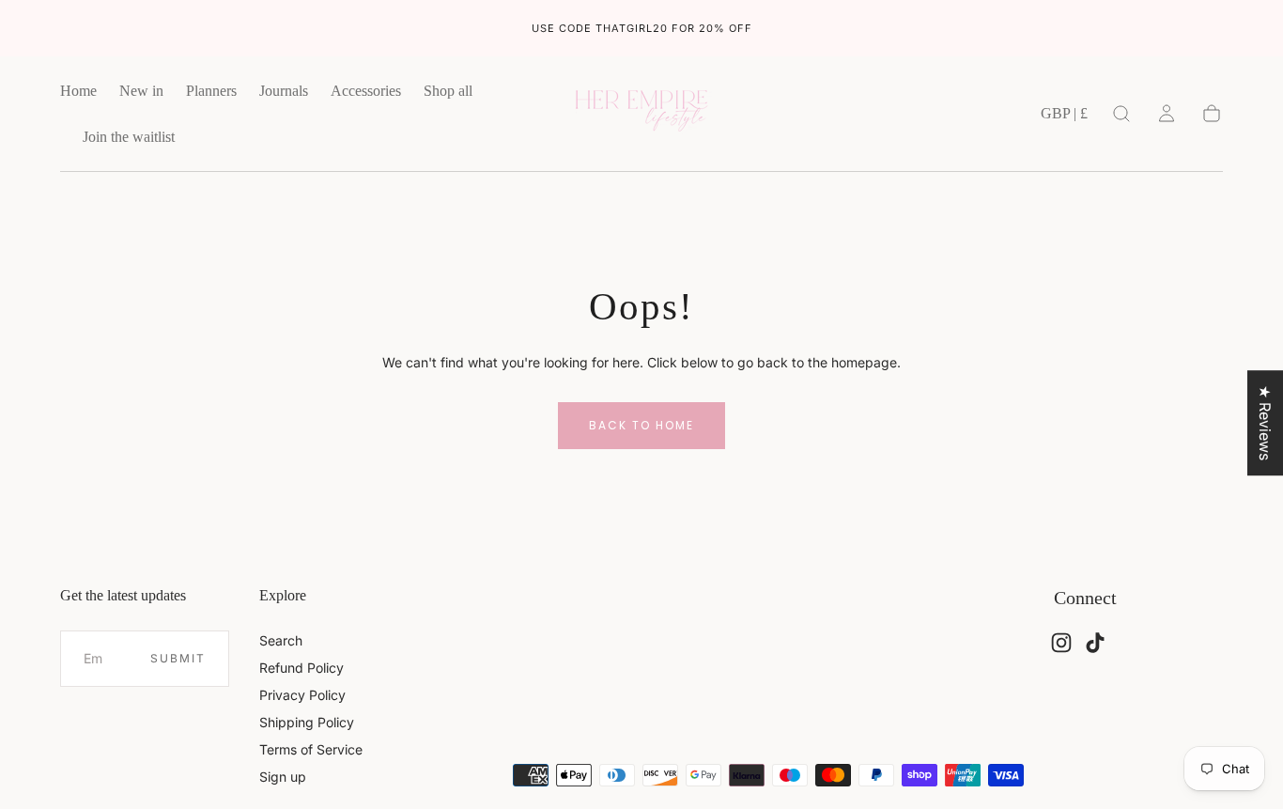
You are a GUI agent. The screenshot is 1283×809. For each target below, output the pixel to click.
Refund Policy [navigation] (301, 668)
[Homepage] (641, 114)
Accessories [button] (366, 91)
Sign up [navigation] (282, 777)
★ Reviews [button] (1265, 422)
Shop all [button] (448, 91)
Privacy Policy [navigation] (302, 695)
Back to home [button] (641, 425)
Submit (178, 658)
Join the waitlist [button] (129, 137)
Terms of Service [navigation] (311, 749)
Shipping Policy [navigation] (306, 722)
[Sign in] (1166, 113)
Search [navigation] (280, 640)
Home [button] (78, 91)
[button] (1064, 117)
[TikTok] (1095, 643)
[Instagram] (1061, 643)
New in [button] (141, 91)
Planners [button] (211, 91)
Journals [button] (283, 91)
